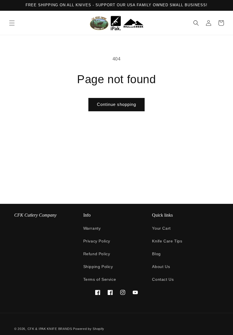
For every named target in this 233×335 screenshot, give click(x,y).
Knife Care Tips (167, 241)
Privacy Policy (96, 241)
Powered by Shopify (88, 328)
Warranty (92, 228)
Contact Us (163, 279)
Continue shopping (116, 104)
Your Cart (161, 228)
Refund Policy (96, 254)
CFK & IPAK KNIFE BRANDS (50, 328)
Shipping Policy (98, 266)
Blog (156, 254)
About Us (161, 266)
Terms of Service (99, 279)
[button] (12, 23)
